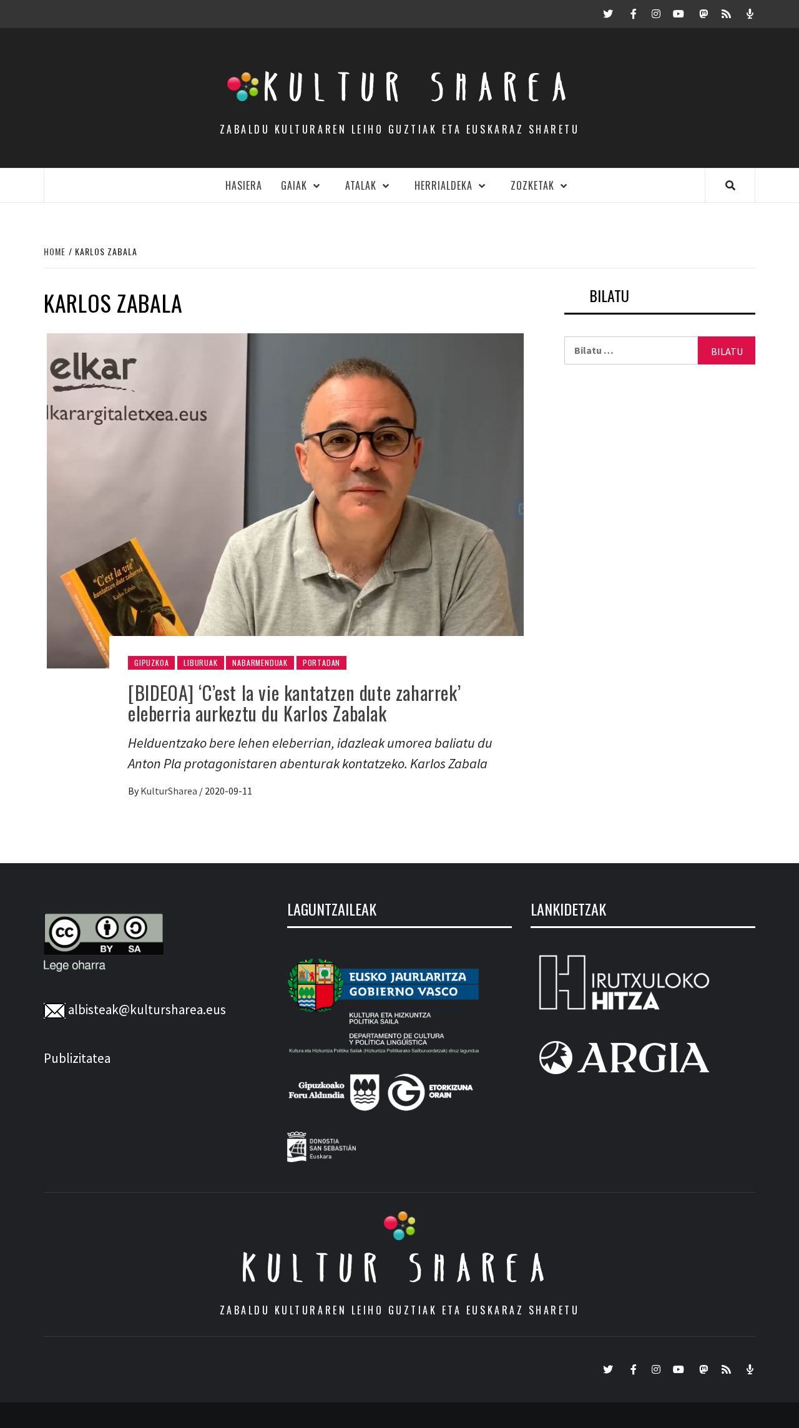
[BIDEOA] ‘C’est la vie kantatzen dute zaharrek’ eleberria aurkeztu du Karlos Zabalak (294, 702)
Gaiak (294, 185)
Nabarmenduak (260, 662)
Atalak (360, 185)
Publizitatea (77, 1058)
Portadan (321, 662)
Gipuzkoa (151, 662)
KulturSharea (169, 791)
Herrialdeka (443, 185)
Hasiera (243, 185)
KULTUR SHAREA (399, 1267)
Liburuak (200, 662)
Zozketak (532, 185)
